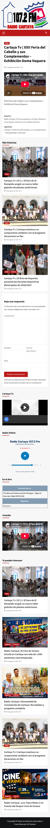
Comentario (9, 316)
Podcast (15, 644)
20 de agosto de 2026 (12, 289)
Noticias (13, 272)
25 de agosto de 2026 (12, 191)
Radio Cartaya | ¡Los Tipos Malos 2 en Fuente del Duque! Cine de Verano (23, 804)
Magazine (8, 644)
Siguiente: (25, 130)
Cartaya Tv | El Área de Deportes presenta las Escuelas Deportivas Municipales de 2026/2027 (21, 282)
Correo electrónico (31, 349)
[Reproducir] (25, 456)
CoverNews (18, 824)
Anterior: (25, 119)
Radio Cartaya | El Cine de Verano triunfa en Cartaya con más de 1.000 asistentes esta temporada (23, 654)
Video (7, 43)
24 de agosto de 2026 (12, 240)
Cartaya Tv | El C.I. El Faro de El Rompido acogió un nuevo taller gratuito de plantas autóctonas (21, 184)
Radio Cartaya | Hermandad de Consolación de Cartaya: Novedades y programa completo (24, 705)
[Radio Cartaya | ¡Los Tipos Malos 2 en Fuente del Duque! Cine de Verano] (25, 784)
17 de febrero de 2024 (13, 67)
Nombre (8, 348)
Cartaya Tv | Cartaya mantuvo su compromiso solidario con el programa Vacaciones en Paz (24, 233)
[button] (4, 33)
